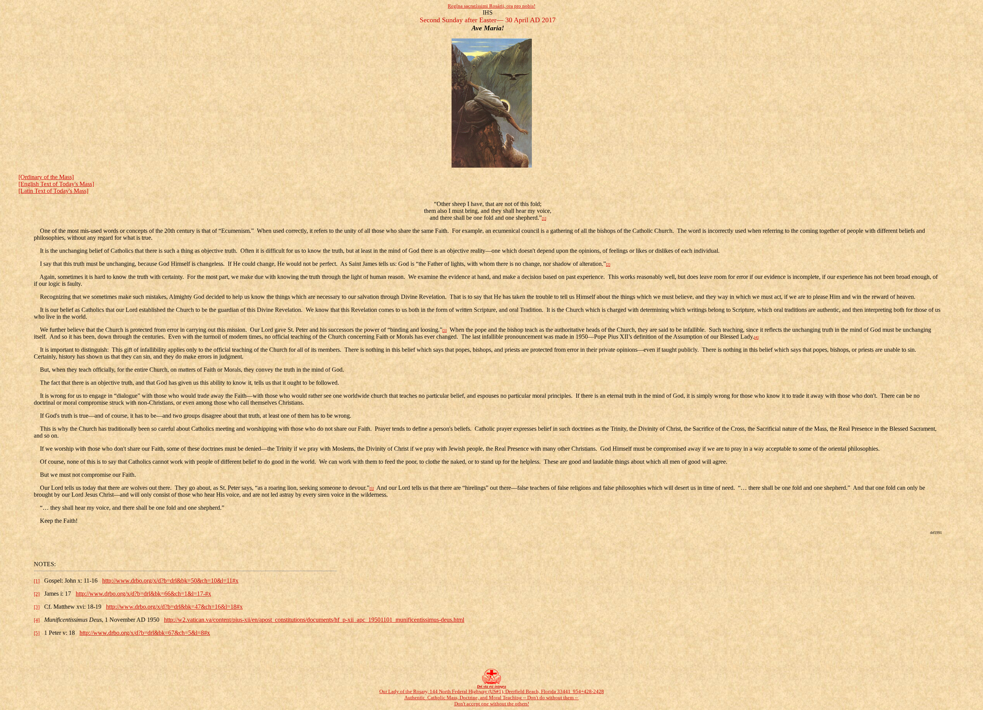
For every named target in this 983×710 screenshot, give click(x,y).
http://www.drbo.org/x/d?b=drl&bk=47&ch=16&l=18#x (174, 606)
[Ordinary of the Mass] (46, 177)
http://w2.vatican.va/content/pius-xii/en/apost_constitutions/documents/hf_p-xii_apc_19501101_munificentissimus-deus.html (314, 619)
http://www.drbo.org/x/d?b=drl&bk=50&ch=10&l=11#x (170, 580)
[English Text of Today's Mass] (56, 184)
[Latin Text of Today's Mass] (53, 191)
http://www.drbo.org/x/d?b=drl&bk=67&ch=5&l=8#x (144, 632)
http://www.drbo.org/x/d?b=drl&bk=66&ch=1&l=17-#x (143, 593)
